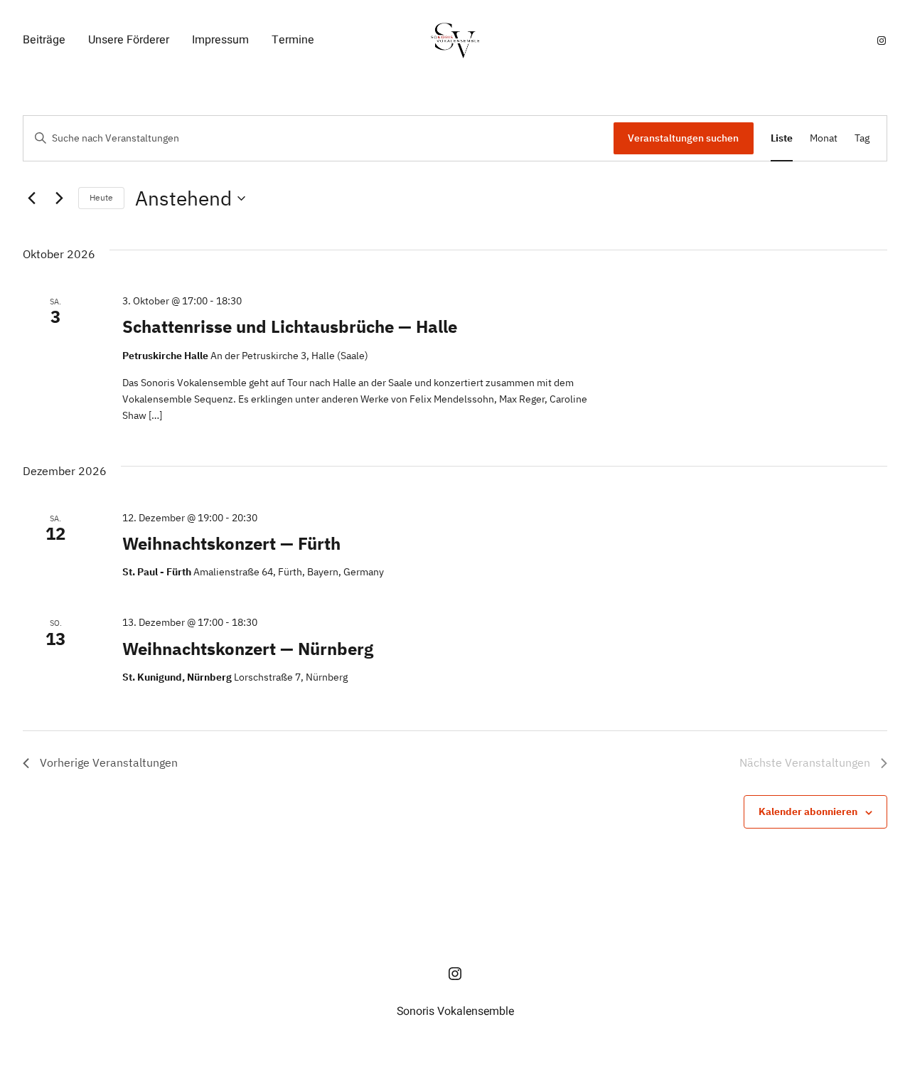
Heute (101, 197)
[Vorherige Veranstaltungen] (31, 198)
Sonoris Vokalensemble (455, 1011)
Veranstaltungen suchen (683, 138)
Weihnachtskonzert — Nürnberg (247, 648)
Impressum (220, 39)
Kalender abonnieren (808, 811)
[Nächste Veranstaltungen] (59, 198)
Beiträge (44, 39)
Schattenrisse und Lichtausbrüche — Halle (289, 326)
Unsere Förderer (128, 39)
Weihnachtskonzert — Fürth (231, 543)
